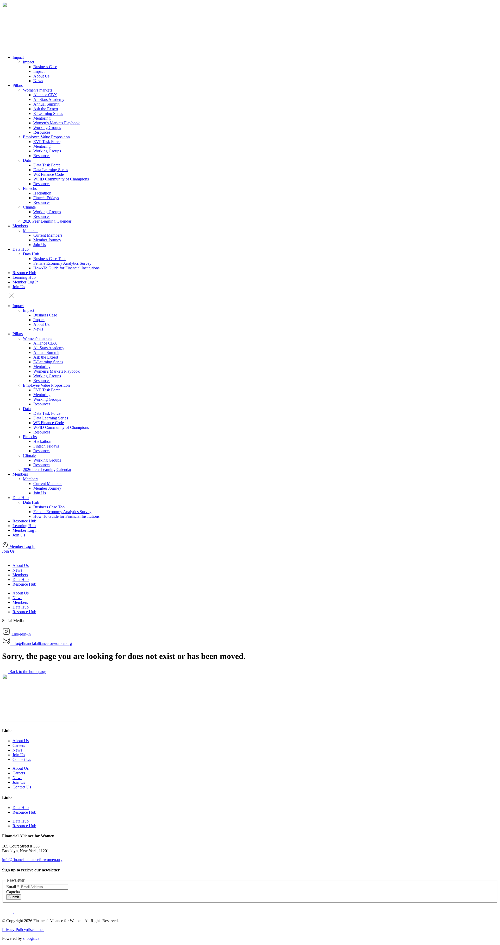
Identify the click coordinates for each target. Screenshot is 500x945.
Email (12, 886)
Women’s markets (37, 90)
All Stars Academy (48, 99)
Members (20, 226)
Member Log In (25, 282)
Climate (29, 207)
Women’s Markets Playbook (56, 123)
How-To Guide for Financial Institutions (66, 268)
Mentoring (42, 118)
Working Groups (47, 127)
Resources (41, 132)
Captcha (13, 892)
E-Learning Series (48, 113)
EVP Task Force (46, 141)
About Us (41, 76)
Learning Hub (24, 277)
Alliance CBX (45, 95)
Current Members (47, 235)
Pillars (17, 85)
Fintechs (30, 188)
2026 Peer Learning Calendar (47, 221)
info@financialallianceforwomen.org (32, 859)
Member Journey (47, 240)
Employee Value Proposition (46, 137)
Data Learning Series (50, 169)
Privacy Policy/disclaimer (23, 929)
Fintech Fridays (46, 198)
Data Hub (20, 249)
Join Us (39, 244)
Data (27, 160)
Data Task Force (46, 165)
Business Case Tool (49, 258)
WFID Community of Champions (61, 179)
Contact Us (21, 759)
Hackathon (42, 193)
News (38, 81)
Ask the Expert (45, 109)
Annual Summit (46, 104)
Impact (18, 57)
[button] (250, 296)
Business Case (45, 66)
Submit (13, 897)
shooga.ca (31, 938)
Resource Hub (24, 272)
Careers (18, 745)
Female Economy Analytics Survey (62, 263)
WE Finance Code (48, 174)
